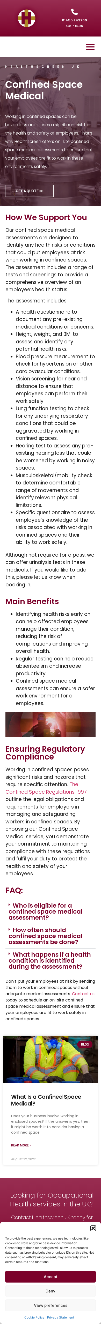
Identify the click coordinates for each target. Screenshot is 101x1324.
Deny (50, 1291)
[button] (93, 1228)
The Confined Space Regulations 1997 (46, 788)
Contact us (83, 994)
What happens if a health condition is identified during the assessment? (50, 960)
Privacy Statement (60, 1317)
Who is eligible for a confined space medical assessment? (46, 911)
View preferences (50, 1305)
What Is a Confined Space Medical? (46, 1100)
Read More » (21, 1145)
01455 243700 (74, 20)
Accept (50, 1276)
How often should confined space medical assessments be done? (46, 936)
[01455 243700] (74, 12)
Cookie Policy (34, 1317)
